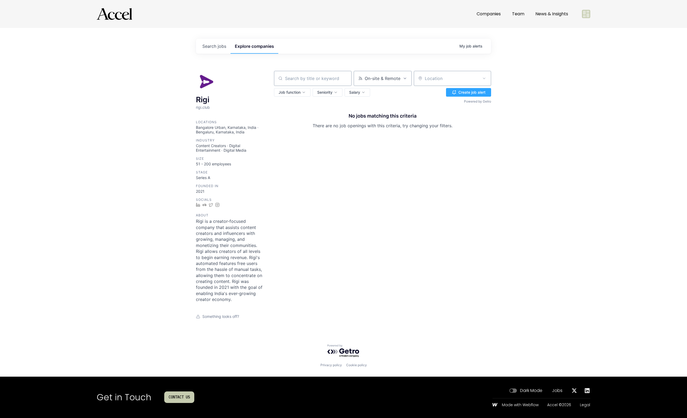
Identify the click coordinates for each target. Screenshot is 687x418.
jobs (214, 46)
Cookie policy (356, 365)
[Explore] (586, 14)
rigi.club (203, 107)
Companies (489, 14)
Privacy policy (331, 365)
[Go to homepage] (114, 14)
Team (518, 14)
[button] (292, 92)
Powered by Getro (477, 101)
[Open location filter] (484, 78)
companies (254, 46)
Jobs (557, 390)
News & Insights (551, 14)
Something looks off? (220, 316)
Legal (585, 405)
